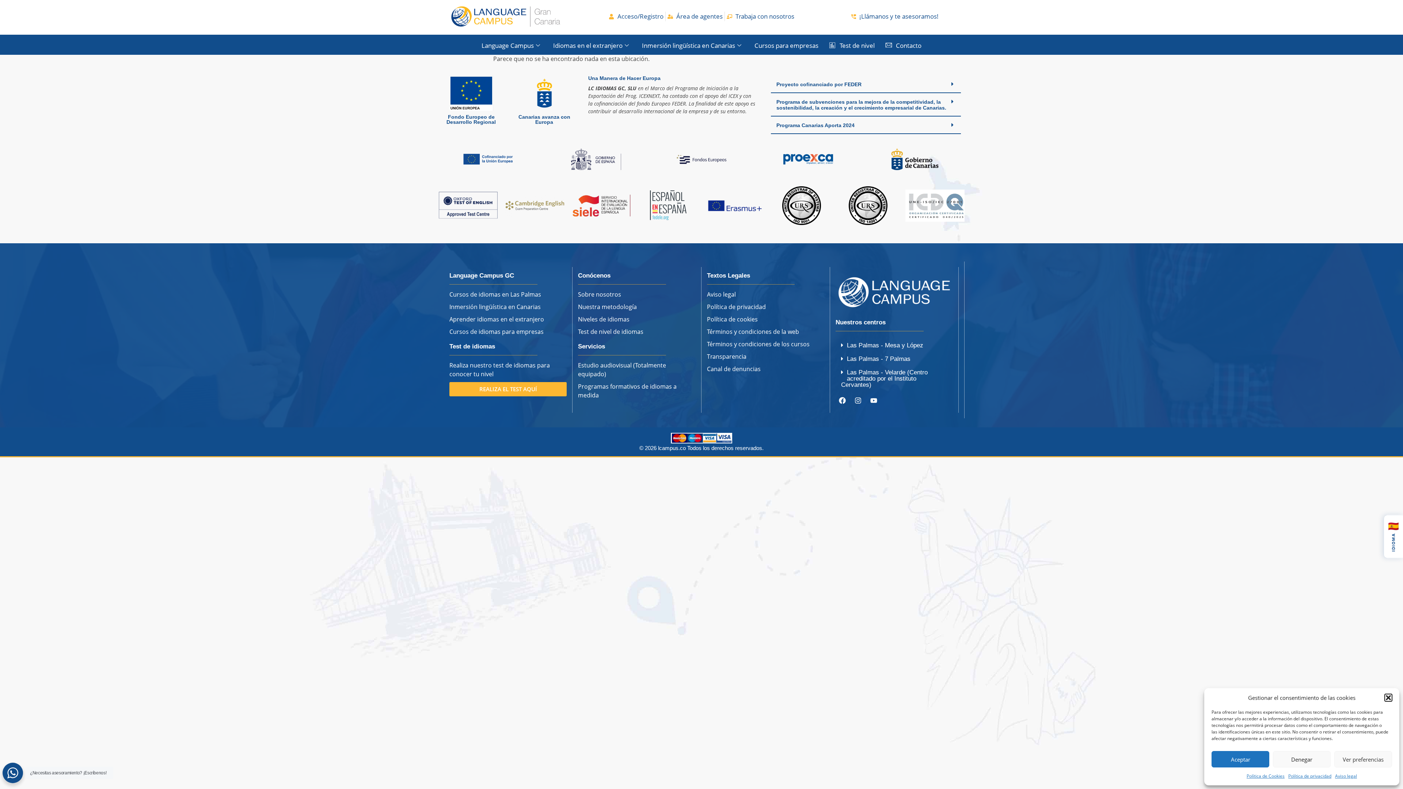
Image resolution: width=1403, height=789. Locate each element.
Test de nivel (857, 45)
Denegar (1301, 759)
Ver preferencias (1363, 759)
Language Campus (508, 45)
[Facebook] (842, 400)
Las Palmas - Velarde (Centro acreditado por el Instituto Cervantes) (884, 378)
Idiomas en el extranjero (588, 45)
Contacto (908, 45)
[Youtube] (874, 400)
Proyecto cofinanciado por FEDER (819, 84)
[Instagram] (858, 400)
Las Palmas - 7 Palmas (878, 358)
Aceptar (1240, 759)
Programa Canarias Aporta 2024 (815, 125)
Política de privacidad (1309, 776)
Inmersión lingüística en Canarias (688, 45)
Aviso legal (1346, 776)
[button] (1388, 697)
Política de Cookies (1266, 776)
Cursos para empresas (786, 45)
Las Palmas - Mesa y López (885, 345)
